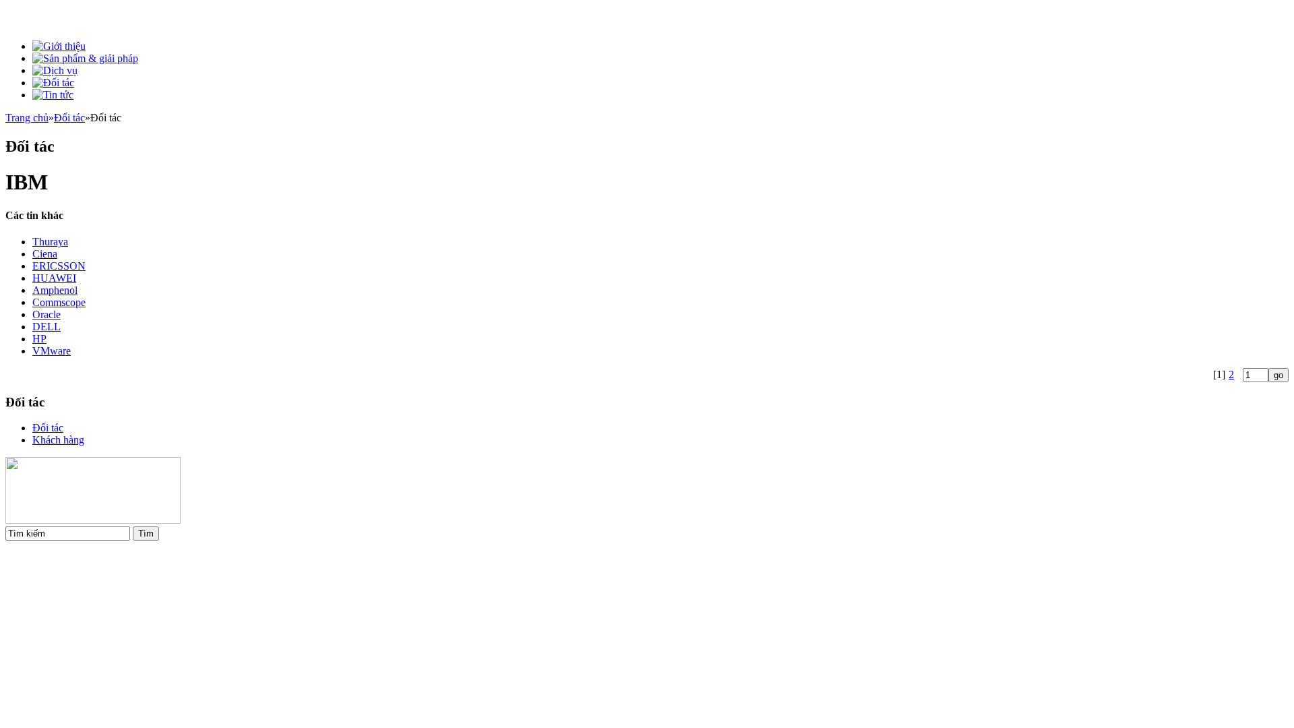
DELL (46, 326)
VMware (51, 351)
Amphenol (55, 290)
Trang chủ (27, 117)
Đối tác (69, 117)
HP (39, 338)
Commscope (59, 302)
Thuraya (50, 241)
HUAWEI (54, 278)
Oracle (46, 314)
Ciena (44, 254)
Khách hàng (58, 440)
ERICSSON (59, 266)
